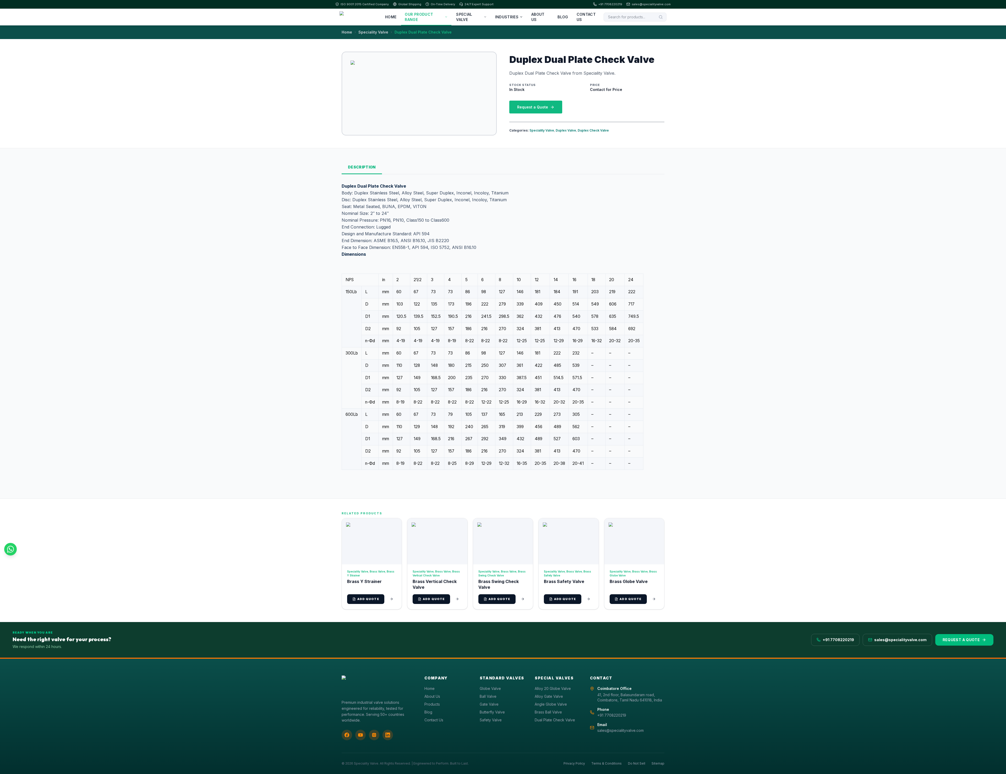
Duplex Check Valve (593, 130)
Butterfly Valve (492, 712)
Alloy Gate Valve (549, 696)
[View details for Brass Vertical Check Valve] (457, 599)
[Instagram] (374, 735)
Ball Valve (488, 696)
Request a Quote (532, 107)
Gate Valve (489, 704)
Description (362, 167)
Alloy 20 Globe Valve (553, 688)
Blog (562, 17)
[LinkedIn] (387, 735)
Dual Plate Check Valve (555, 720)
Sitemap (658, 763)
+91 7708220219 (610, 4)
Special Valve (464, 17)
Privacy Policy (574, 763)
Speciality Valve (373, 32)
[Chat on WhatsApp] (10, 549)
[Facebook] (347, 735)
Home (390, 17)
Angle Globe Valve (551, 704)
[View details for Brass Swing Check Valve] (523, 599)
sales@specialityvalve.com (651, 4)
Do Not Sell (636, 763)
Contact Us (586, 17)
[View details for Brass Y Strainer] (391, 599)
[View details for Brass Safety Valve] (588, 599)
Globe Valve (490, 688)
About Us (538, 17)
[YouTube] (360, 735)
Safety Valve (491, 720)
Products (432, 704)
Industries (507, 17)
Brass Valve (377, 571)
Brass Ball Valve (548, 712)
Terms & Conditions (606, 763)
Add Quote (368, 599)
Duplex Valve (566, 130)
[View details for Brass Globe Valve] (654, 599)
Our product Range (419, 17)
